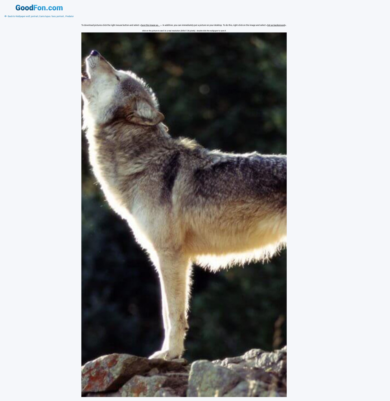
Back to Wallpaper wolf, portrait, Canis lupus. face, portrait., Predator (41, 16)
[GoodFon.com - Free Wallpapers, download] (39, 9)
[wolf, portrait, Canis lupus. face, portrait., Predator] (184, 396)
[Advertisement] (39, 54)
